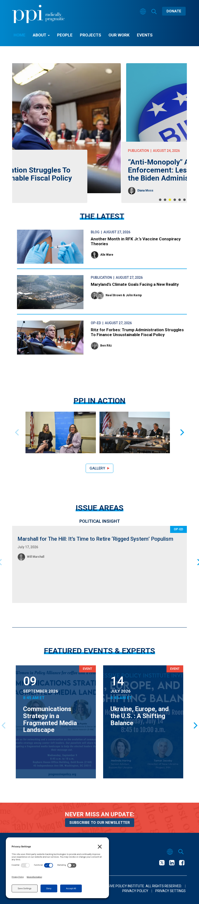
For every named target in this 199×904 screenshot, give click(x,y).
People (65, 35)
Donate (173, 11)
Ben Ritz (106, 345)
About (40, 35)
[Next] (181, 432)
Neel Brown (114, 295)
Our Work (119, 35)
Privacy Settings (170, 891)
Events (145, 35)
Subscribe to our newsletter (99, 822)
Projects (90, 35)
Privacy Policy (135, 891)
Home (19, 35)
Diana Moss (36, 190)
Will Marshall (35, 556)
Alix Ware (106, 254)
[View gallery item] (60, 432)
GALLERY (97, 468)
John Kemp (134, 295)
